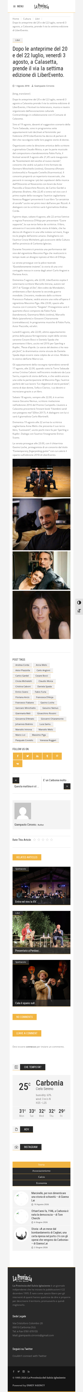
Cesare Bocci (42, 675)
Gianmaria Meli (22, 713)
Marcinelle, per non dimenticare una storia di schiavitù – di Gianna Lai (50, 1196)
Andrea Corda (22, 664)
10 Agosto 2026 (41, 1204)
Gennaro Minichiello (25, 707)
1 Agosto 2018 (22, 85)
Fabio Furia (40, 691)
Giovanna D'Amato (24, 718)
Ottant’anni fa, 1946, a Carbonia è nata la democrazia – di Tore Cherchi (50, 1214)
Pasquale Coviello (24, 740)
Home (16, 18)
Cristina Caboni (23, 686)
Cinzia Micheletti (23, 681)
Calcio (41, 1177)
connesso (31, 1046)
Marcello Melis (46, 729)
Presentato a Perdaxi (27, 950)
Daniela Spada (44, 686)
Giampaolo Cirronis (44, 85)
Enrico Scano (21, 691)
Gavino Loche (47, 702)
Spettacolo (20, 868)
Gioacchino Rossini (46, 713)
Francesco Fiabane (24, 702)
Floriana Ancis (22, 697)
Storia (41, 1164)
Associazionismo (41, 1170)
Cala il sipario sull (25, 1003)
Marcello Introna (23, 729)
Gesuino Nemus (50, 707)
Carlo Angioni (43, 670)
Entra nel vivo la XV (25, 901)
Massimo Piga (39, 734)
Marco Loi (20, 734)
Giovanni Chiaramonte (52, 718)
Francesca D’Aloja (44, 697)
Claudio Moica (46, 681)
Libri (37, 18)
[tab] (41, 1165)
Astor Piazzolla (22, 670)
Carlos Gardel (22, 675)
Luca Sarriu (45, 724)
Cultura (27, 18)
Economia (41, 1183)
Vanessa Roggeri (48, 740)
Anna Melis (41, 664)
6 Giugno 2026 (41, 1222)
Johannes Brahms (24, 724)
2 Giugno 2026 (41, 1247)
